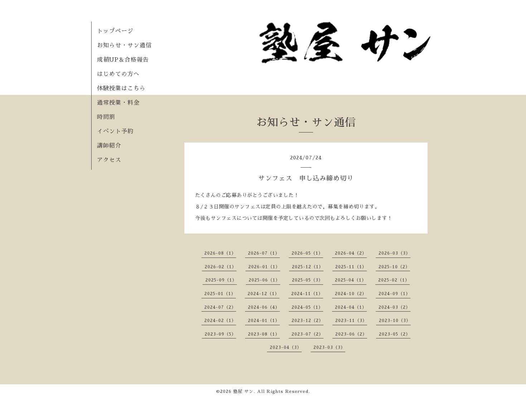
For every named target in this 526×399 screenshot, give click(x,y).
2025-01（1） (220, 294)
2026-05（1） (307, 253)
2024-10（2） (351, 294)
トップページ (115, 31)
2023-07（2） (307, 334)
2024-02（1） (220, 320)
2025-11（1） (351, 267)
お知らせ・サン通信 (124, 45)
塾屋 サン (243, 391)
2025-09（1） (221, 280)
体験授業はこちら (121, 88)
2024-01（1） (264, 320)
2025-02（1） (394, 280)
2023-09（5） (220, 334)
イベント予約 (115, 131)
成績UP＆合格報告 (123, 60)
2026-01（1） (264, 267)
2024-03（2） (394, 307)
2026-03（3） (394, 253)
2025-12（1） (307, 267)
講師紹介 (109, 146)
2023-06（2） (351, 334)
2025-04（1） (350, 280)
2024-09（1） (394, 294)
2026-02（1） (221, 267)
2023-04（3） (286, 347)
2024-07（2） (220, 307)
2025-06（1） (264, 280)
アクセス (109, 160)
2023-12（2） (307, 320)
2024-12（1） (263, 294)
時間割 (106, 117)
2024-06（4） (264, 307)
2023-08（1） (264, 334)
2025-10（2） (394, 267)
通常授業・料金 (118, 103)
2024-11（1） (307, 294)
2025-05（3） (307, 280)
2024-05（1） (307, 307)
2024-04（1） (351, 307)
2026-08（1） (220, 253)
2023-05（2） (394, 334)
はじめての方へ (118, 74)
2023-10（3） (395, 320)
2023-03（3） (329, 347)
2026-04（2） (351, 253)
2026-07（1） (264, 253)
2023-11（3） (351, 320)
